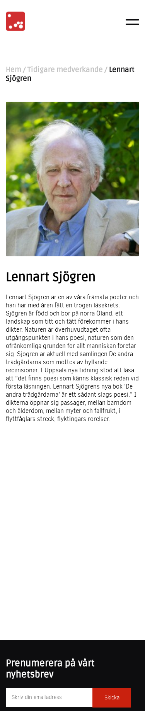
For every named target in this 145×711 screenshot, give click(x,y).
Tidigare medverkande (65, 69)
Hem (13, 69)
